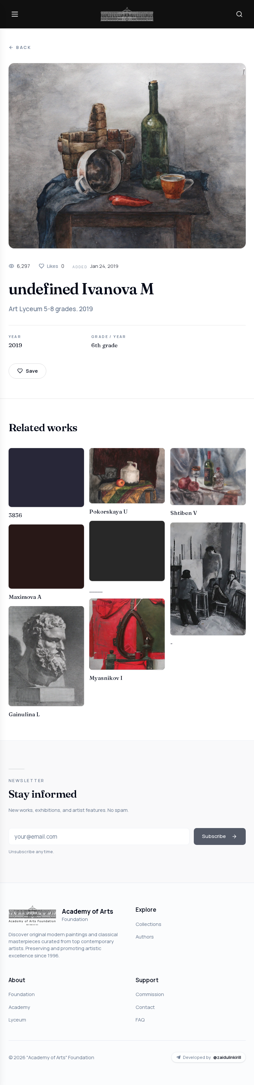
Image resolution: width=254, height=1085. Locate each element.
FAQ (140, 1019)
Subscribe (214, 836)
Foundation (22, 994)
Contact (145, 1007)
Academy (19, 1007)
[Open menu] (15, 14)
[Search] (239, 14)
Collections (148, 924)
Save (32, 370)
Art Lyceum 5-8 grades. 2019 (51, 309)
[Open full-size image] (127, 155)
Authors (145, 936)
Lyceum (17, 1019)
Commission (150, 994)
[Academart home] (127, 14)
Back (23, 47)
